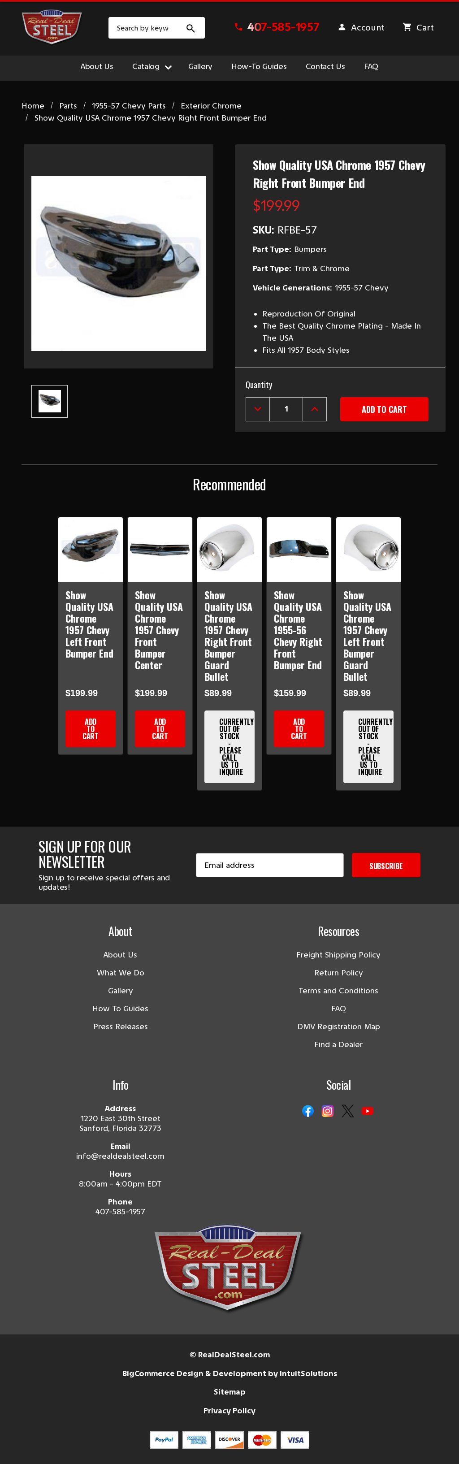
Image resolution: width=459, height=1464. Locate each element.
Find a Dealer (338, 1044)
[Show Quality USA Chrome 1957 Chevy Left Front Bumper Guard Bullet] (368, 549)
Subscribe (386, 866)
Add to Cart (90, 728)
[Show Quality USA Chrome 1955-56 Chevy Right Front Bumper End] (299, 549)
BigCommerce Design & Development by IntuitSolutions (229, 1373)
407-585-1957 (120, 1212)
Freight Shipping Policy (338, 955)
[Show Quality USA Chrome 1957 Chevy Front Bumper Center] (160, 549)
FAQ (371, 66)
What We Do (120, 973)
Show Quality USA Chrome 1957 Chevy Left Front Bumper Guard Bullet (367, 635)
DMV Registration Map (338, 1026)
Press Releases (120, 1026)
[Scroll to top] (18, 1446)
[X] (348, 1112)
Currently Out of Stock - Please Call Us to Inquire (236, 746)
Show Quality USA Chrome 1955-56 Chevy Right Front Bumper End (298, 630)
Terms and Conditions (338, 991)
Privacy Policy (229, 1411)
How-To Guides (259, 66)
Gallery (200, 66)
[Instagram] (328, 1112)
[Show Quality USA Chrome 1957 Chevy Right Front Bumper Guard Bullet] (229, 549)
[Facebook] (308, 1112)
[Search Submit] (191, 28)
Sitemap (230, 1392)
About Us (97, 66)
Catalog (146, 66)
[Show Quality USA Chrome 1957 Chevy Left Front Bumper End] (90, 549)
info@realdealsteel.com (120, 1156)
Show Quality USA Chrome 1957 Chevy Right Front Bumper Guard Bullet (228, 635)
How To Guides (120, 1009)
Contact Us (325, 66)
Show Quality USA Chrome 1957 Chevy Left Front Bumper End (89, 624)
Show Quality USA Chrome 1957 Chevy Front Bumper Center (159, 630)
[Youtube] (367, 1112)
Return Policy (338, 973)
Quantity (259, 384)
